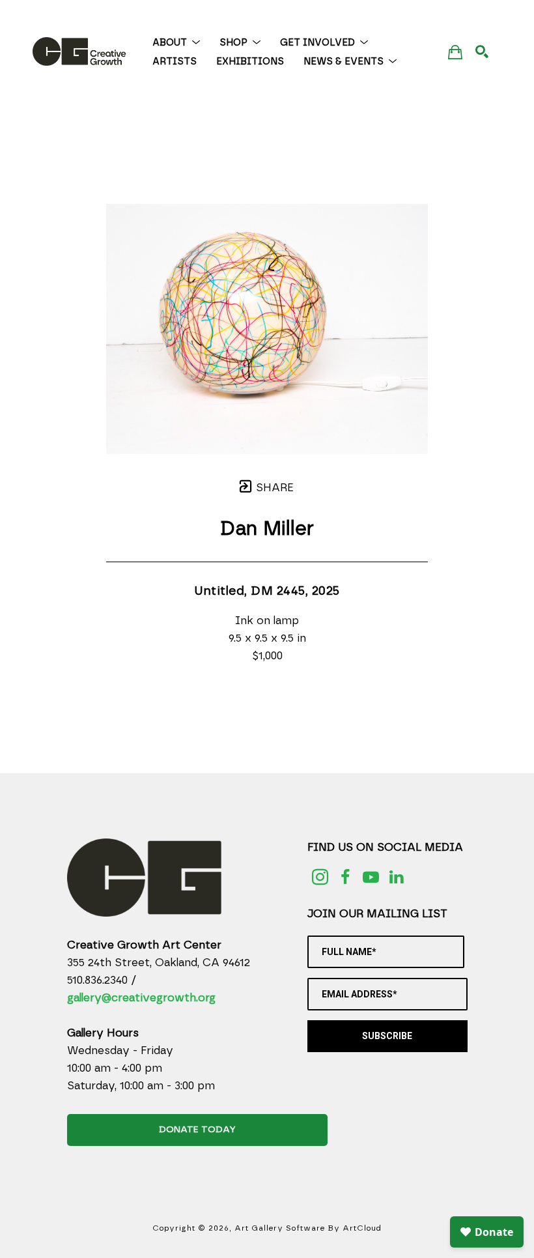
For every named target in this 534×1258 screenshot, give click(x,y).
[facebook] (345, 877)
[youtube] (371, 877)
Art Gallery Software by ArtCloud (308, 1228)
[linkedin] (396, 877)
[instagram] (320, 877)
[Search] (481, 51)
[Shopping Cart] (455, 52)
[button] (176, 42)
